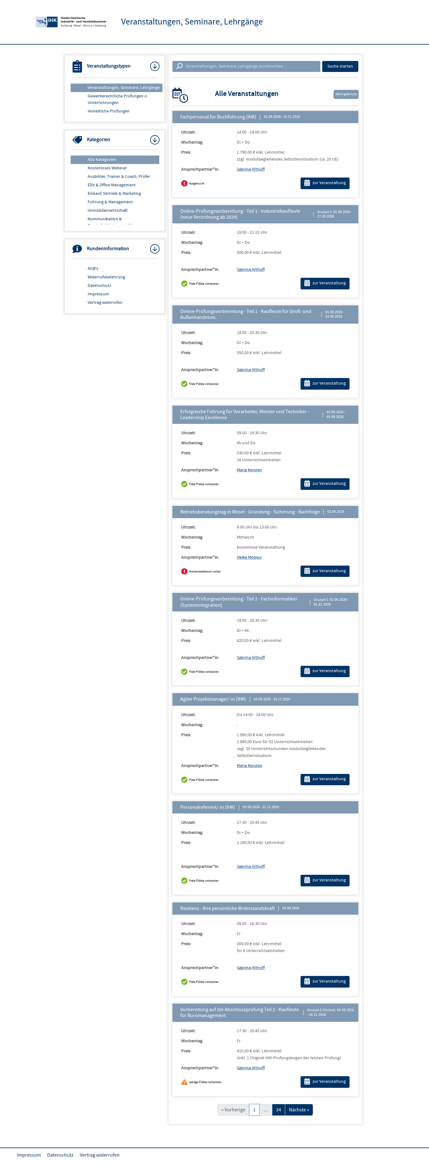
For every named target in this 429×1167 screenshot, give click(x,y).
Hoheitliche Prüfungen (109, 111)
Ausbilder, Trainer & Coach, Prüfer (119, 176)
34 (278, 1110)
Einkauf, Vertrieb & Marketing (114, 193)
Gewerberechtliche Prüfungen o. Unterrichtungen (118, 99)
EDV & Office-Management (112, 185)
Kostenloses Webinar (107, 168)
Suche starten (340, 66)
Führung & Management (110, 202)
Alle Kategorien (102, 159)
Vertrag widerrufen (105, 302)
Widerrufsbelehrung (106, 277)
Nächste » (299, 1110)
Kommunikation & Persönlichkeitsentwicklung (113, 222)
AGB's (93, 268)
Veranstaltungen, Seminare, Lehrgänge (124, 87)
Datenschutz (99, 285)
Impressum (98, 294)
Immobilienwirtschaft (108, 210)
